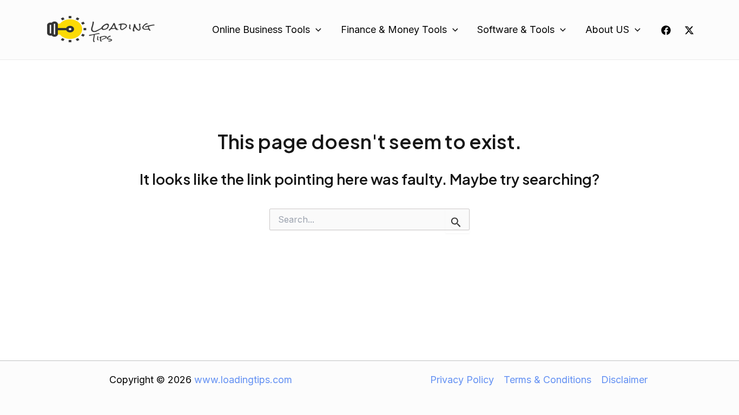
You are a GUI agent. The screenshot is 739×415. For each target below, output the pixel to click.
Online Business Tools (261, 29)
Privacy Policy (462, 379)
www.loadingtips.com (243, 379)
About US (607, 29)
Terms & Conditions (547, 379)
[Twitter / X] (689, 30)
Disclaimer (624, 379)
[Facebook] (666, 30)
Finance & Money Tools (394, 29)
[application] (315, 30)
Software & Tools (516, 29)
